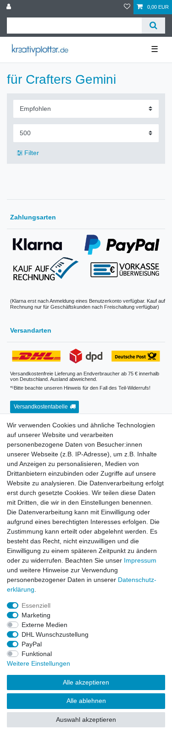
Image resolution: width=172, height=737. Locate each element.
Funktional (37, 653)
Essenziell (36, 605)
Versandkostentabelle (41, 406)
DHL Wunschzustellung (55, 634)
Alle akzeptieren (86, 682)
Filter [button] (31, 152)
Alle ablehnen (86, 700)
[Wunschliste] (127, 7)
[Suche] (153, 25)
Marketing (36, 615)
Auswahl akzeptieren (86, 719)
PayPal (32, 644)
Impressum (140, 560)
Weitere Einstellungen (38, 663)
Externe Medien (44, 624)
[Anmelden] (9, 7)
